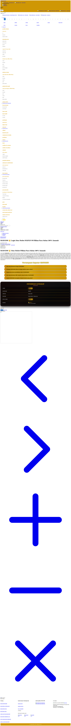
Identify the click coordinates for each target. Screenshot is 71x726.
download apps (11, 2)
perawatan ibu (5, 189)
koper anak (4, 111)
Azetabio (38, 25)
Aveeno (16, 25)
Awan (26, 25)
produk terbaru (5, 28)
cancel (2, 227)
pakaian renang (5, 72)
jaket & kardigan (4, 67)
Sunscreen (3, 180)
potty (3, 201)
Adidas (16, 22)
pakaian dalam (4, 83)
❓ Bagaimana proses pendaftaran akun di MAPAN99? (17, 272)
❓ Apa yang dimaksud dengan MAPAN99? (14, 266)
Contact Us (68, 10)
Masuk (2, 222)
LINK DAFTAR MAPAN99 (5, 714)
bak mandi (4, 204)
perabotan (4, 137)
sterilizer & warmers (6, 145)
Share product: (2, 311)
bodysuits (3, 46)
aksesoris (3, 69)
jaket (3, 81)
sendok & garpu (4, 157)
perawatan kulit (4, 178)
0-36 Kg (3, 117)
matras (3, 139)
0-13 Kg (3, 115)
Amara (49, 22)
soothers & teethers (6, 147)
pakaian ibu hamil (6, 86)
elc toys (3, 218)
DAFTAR (57, 10)
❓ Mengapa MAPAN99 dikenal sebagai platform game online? (19, 269)
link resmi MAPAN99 (17, 258)
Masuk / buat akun (5, 233)
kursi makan (5, 173)
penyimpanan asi (4, 168)
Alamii (38, 22)
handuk (4, 206)
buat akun (4, 234)
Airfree (27, 22)
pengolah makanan (6, 160)
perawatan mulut (4, 185)
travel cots (4, 122)
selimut (3, 130)
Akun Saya (2, 221)
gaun (3, 64)
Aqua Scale (60, 22)
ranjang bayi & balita (6, 135)
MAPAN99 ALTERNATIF (5, 706)
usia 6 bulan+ (4, 108)
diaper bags (4, 124)
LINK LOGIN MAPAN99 (4, 721)
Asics (4, 25)
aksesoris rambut (4, 36)
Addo (4, 22)
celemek (4, 150)
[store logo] (9, 13)
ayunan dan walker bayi (7, 209)
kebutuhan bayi (5, 39)
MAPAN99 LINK (3, 711)
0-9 (68, 19)
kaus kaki (3, 56)
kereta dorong (5, 105)
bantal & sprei (5, 132)
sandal (3, 54)
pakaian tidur (4, 41)
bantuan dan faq (20, 706)
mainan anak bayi (6, 214)
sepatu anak (4, 52)
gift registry (24, 2)
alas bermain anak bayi (7, 212)
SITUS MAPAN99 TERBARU (5, 719)
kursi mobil (4, 113)
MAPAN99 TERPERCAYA (5, 716)
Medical (3, 197)
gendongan (4, 119)
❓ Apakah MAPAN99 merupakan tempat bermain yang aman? (19, 278)
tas (2, 33)
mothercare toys (4, 216)
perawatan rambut (5, 183)
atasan (3, 60)
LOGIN (45, 10)
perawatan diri (4, 187)
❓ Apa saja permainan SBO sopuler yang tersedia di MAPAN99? (19, 275)
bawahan (3, 62)
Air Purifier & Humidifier (6, 199)
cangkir (3, 154)
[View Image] (0, 696)
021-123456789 (20, 708)
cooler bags (4, 170)
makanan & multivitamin (7, 162)
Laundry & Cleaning (5, 195)
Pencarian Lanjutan (3, 226)
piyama (3, 44)
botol (3, 142)
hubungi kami (20, 703)
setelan (3, 95)
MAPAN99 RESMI (3, 703)
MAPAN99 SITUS (3, 708)
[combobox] (5, 225)
